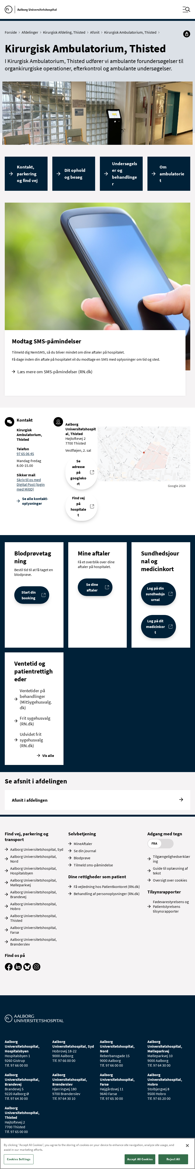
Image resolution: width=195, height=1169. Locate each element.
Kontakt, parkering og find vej (27, 173)
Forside (11, 32)
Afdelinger (30, 32)
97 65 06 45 (25, 453)
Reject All (173, 1159)
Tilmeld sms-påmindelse (93, 865)
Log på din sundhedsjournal (155, 594)
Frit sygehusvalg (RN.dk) (35, 721)
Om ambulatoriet (172, 173)
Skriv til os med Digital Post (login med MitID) (31, 484)
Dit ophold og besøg (74, 173)
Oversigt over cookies (170, 880)
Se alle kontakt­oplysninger (35, 501)
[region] (97, 1153)
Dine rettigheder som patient (97, 876)
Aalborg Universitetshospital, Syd (36, 849)
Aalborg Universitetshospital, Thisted (33, 918)
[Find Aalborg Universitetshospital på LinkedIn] (18, 969)
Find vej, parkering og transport (26, 836)
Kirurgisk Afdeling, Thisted (64, 32)
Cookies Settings (18, 1159)
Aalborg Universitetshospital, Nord (33, 859)
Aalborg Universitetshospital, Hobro (33, 906)
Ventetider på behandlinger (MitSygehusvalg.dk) (36, 699)
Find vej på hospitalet (78, 506)
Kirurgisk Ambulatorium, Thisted (130, 32)
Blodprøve (82, 857)
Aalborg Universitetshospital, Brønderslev (33, 941)
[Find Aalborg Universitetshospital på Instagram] (36, 969)
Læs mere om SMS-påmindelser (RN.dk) (55, 371)
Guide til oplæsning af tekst (170, 870)
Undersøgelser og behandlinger (124, 174)
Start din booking (28, 595)
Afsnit (94, 32)
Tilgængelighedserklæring (171, 859)
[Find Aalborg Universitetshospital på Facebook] (9, 969)
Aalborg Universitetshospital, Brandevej (33, 894)
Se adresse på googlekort (78, 472)
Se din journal (85, 850)
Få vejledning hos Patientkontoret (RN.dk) (107, 886)
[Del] (186, 33)
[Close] (187, 1145)
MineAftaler (83, 843)
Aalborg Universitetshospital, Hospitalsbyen (33, 870)
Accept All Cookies (140, 1159)
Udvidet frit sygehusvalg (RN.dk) (31, 739)
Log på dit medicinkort (155, 627)
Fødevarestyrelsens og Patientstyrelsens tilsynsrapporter (171, 906)
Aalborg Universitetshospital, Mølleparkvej (33, 882)
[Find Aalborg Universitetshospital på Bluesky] (27, 969)
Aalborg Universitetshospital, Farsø (33, 930)
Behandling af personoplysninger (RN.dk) (107, 893)
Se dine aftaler (92, 587)
